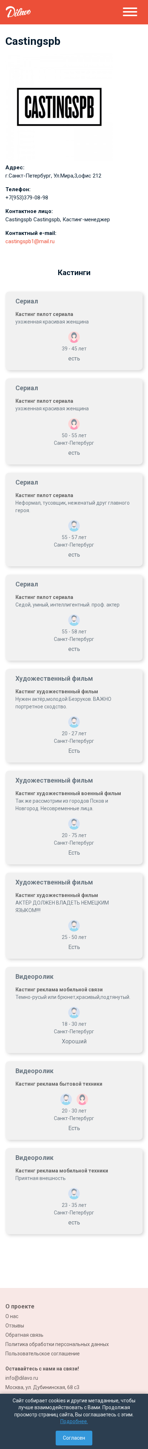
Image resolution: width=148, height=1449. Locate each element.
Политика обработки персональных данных (57, 1344)
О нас (11, 1316)
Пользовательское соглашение (42, 1353)
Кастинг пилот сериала (44, 314)
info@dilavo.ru (21, 1378)
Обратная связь (24, 1335)
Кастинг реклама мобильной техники (61, 1171)
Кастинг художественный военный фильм (68, 793)
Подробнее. (74, 1421)
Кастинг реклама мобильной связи (59, 989)
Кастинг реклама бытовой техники (58, 1084)
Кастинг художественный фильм (56, 691)
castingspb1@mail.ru (30, 241)
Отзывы (14, 1325)
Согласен (74, 1438)
